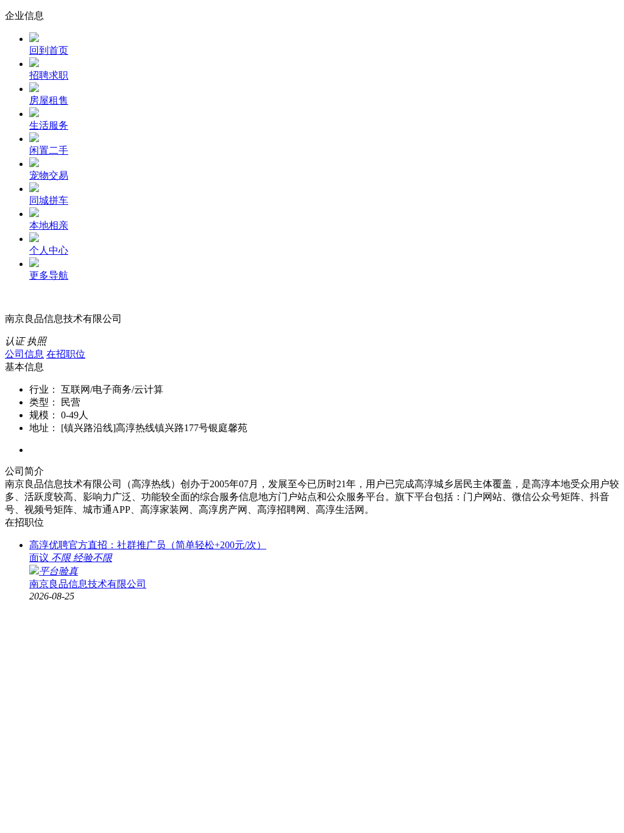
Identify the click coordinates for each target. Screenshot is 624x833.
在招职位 (65, 354)
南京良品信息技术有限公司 (87, 584)
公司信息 (24, 354)
